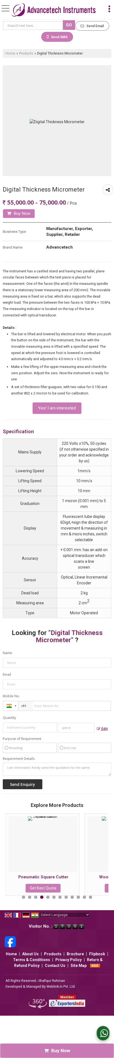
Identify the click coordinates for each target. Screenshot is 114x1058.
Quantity (9, 717)
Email (7, 674)
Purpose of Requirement (22, 739)
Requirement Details (19, 759)
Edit (104, 729)
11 (84, 897)
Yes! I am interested (57, 408)
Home (10, 53)
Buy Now (21, 213)
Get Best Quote (84, 888)
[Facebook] (10, 941)
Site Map (79, 965)
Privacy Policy (68, 960)
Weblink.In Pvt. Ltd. (61, 986)
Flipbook (97, 954)
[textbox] (34, 25)
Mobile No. (11, 696)
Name (7, 653)
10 (78, 897)
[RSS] (95, 965)
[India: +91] (10, 706)
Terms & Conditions (31, 960)
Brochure (75, 954)
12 (90, 897)
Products (26, 53)
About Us (30, 954)
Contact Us (55, 965)
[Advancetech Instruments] (54, 10)
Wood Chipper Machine (84, 876)
